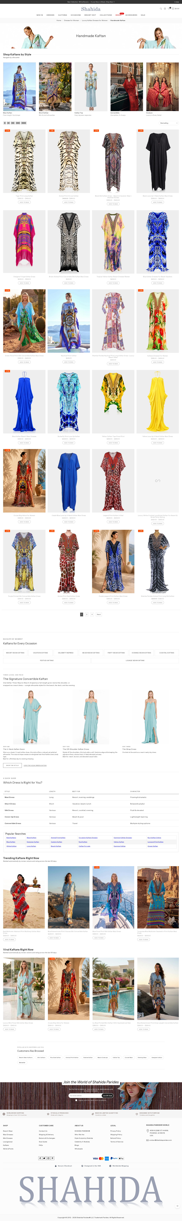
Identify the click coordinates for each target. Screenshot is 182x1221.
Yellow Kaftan (119, 842)
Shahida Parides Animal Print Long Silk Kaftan (157, 596)
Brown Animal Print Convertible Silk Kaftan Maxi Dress (68, 276)
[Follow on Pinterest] (52, 1158)
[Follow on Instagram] (48, 1158)
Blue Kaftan (11, 842)
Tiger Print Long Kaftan (24, 196)
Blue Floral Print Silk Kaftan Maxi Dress (107, 931)
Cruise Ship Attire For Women (24, 515)
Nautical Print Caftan (69, 356)
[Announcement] (91, 2)
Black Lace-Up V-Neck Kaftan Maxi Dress (158, 196)
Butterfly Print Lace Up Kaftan (69, 436)
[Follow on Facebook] (40, 1158)
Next (99, 614)
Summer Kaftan (120, 846)
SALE (143, 15)
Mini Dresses (7, 1138)
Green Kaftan (153, 846)
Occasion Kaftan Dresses (88, 838)
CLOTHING (62, 15)
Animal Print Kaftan (58, 838)
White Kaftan (11, 846)
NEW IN (40, 15)
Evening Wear (142, 1057)
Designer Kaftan (33, 842)
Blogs (77, 1145)
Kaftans (6, 1145)
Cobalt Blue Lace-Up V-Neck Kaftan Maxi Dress (69, 515)
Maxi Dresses (8, 1135)
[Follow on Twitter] (44, 1158)
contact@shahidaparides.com (160, 1140)
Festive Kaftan (88, 1057)
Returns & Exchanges (47, 1138)
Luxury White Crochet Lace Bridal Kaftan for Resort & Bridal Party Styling (157, 516)
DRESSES (50, 15)
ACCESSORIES (131, 15)
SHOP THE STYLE (12, 765)
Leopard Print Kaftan (155, 842)
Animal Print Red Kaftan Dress (69, 596)
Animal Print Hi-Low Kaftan (69, 196)
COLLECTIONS (106, 15)
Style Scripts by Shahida (84, 1138)
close (6, 2)
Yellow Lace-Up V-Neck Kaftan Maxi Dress (158, 436)
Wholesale (79, 1149)
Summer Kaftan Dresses (123, 838)
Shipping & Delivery (46, 1135)
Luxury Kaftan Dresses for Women (95, 20)
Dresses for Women (71, 20)
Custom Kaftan (56, 842)
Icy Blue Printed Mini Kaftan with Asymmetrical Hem (112, 1023)
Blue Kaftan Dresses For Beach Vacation (157, 276)
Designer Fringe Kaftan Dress (24, 276)
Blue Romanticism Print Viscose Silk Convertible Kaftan (68, 931)
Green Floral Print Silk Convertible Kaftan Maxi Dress (24, 356)
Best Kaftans (11, 838)
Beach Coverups (103, 1057)
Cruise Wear (129, 1057)
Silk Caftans (41, 1057)
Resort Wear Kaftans (25, 1057)
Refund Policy (115, 1138)
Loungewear (8, 1142)
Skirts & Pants (8, 1149)
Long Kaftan (31, 846)
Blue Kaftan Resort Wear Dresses (24, 436)
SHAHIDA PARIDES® (82, 1131)
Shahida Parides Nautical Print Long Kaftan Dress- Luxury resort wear (113, 356)
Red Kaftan (83, 842)
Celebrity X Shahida (82, 1142)
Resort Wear (8, 1131)
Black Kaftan (31, 838)
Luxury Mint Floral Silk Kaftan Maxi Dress (18, 1023)
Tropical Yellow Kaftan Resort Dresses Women (113, 276)
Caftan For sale (84, 846)
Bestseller (22, 1062)
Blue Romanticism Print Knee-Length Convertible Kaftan (157, 1023)
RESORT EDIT (90, 15)
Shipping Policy (116, 1135)
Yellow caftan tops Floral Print (113, 436)
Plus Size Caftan (55, 1057)
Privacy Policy (115, 1131)
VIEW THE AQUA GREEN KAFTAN (35, 765)
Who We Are (79, 1135)
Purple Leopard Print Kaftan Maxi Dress (113, 596)
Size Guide (43, 1142)
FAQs (41, 1145)
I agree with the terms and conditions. (92, 1100)
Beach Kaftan (56, 846)
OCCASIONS (76, 15)
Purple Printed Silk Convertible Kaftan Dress (24, 596)
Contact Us (43, 1131)
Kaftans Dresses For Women (157, 356)
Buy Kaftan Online (154, 838)
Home (59, 20)
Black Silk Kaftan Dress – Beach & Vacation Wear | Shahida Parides (113, 196)
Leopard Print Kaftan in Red (113, 515)
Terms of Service (116, 1142)
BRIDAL (119, 15)
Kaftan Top (116, 1057)
